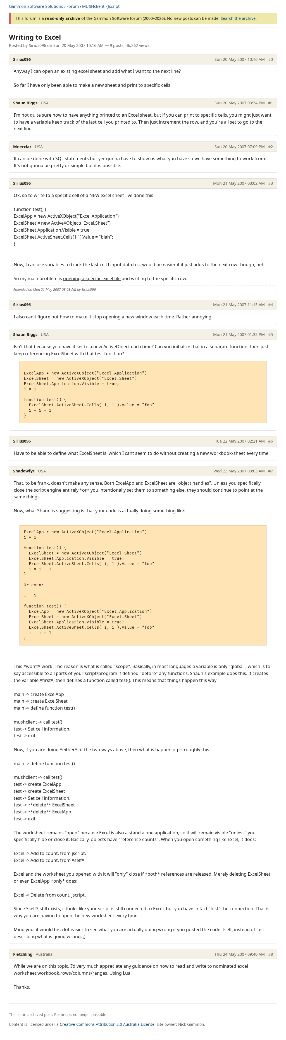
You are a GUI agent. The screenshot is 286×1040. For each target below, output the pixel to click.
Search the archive (238, 18)
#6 (270, 441)
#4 (270, 304)
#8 (270, 954)
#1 (270, 102)
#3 (270, 183)
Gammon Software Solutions (36, 6)
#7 (270, 471)
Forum (72, 6)
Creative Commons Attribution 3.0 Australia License (107, 1024)
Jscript (114, 6)
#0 (270, 59)
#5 (270, 334)
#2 (270, 146)
